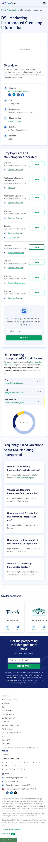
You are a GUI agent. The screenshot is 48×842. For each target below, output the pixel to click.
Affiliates (5, 703)
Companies (13, 10)
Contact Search (8, 714)
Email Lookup (7, 729)
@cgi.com (11, 187)
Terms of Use (34, 675)
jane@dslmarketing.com (14, 383)
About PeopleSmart (9, 699)
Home (3, 10)
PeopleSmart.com (11, 680)
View (37, 164)
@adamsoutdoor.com (16, 252)
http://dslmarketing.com (17, 91)
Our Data (5, 721)
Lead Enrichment (8, 718)
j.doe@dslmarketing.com (14, 402)
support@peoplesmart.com (16, 777)
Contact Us (6, 740)
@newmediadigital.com (16, 283)
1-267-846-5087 (12, 781)
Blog (3, 707)
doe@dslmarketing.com (14, 392)
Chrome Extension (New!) (12, 732)
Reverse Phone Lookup (11, 725)
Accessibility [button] (6, 833)
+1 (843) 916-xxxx (14, 121)
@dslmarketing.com (15, 170)
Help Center (6, 743)
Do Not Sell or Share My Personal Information (20, 747)
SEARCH (24, 338)
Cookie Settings (8, 840)
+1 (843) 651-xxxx (14, 237)
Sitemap (5, 754)
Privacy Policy (11, 677)
